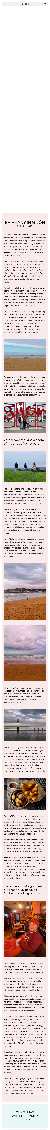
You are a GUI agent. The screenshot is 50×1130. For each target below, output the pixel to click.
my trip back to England (29, 875)
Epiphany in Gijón (25, 222)
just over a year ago (12, 247)
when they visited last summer (26, 395)
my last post (30, 235)
